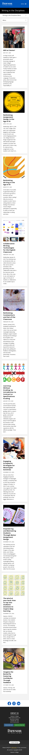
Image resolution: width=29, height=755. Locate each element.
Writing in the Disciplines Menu (12, 15)
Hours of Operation (19, 725)
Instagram (14, 703)
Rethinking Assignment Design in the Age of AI (8, 118)
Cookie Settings (14, 742)
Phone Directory (9, 725)
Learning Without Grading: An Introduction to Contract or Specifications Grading (9, 392)
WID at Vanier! (9, 50)
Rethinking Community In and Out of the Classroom (9, 316)
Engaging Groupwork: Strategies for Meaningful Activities (9, 465)
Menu (25, 4)
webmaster (14, 747)
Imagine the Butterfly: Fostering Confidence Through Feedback (8, 677)
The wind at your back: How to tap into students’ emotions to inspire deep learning (9, 604)
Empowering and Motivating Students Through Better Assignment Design (9, 534)
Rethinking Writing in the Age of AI (9, 182)
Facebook (9, 703)
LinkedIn (18, 703)
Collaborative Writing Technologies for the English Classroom (9, 248)
